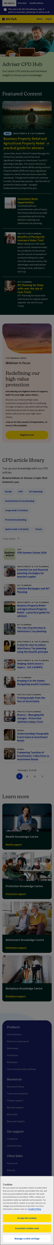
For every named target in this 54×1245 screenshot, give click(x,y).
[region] (27, 1210)
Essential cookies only (27, 1228)
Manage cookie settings (27, 1238)
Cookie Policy (34, 1209)
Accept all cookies (27, 1218)
